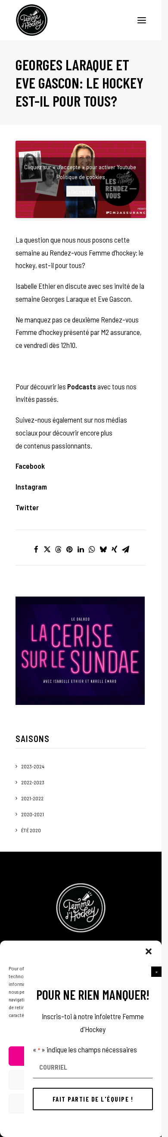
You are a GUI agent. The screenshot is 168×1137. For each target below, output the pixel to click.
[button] (156, 971)
